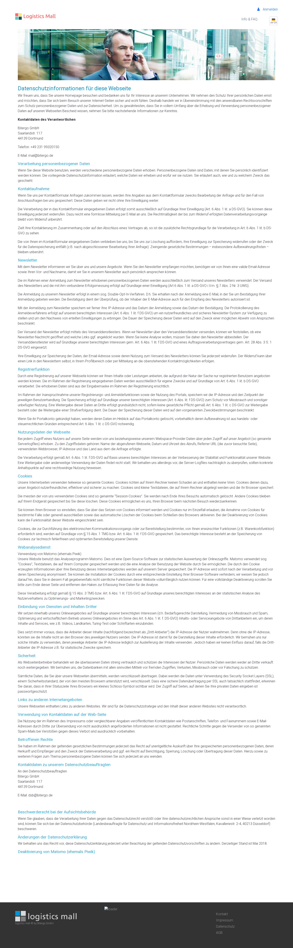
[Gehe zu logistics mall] (35, 14)
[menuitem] (249, 19)
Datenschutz (225, 926)
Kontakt (222, 914)
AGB (219, 933)
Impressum (224, 920)
